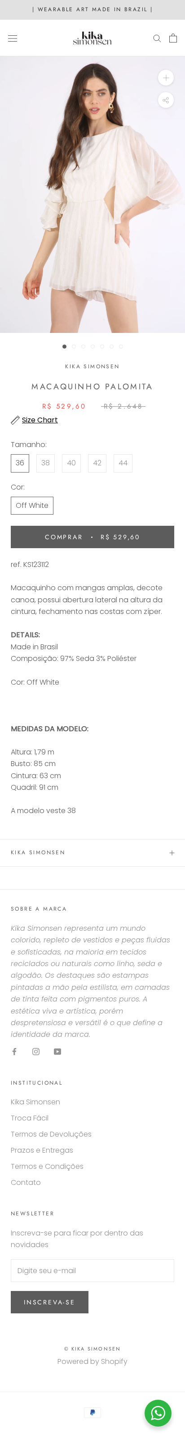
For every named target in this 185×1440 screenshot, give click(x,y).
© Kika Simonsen (92, 1348)
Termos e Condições (47, 1166)
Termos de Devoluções (51, 1134)
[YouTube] (57, 1051)
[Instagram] (36, 1051)
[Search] (157, 38)
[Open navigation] (12, 38)
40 (71, 463)
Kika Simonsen (38, 852)
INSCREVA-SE (49, 1302)
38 (45, 463)
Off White (32, 505)
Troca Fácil (29, 1118)
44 (123, 463)
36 (20, 463)
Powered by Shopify (92, 1361)
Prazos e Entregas (42, 1150)
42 (97, 463)
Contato (26, 1182)
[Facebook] (14, 1051)
